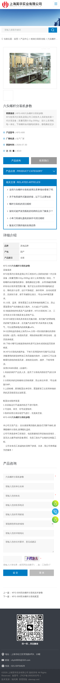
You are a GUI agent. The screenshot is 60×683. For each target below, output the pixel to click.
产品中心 (24, 39)
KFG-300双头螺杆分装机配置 (25, 596)
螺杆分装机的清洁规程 (20, 204)
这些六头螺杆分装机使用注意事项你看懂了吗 (31, 189)
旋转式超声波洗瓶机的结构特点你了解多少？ (31, 211)
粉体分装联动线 (38, 39)
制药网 (15, 679)
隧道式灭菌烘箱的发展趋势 (22, 225)
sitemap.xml (33, 679)
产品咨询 (16, 160)
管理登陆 (23, 679)
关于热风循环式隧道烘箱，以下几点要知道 (30, 196)
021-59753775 (55, 511)
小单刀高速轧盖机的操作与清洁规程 (26, 218)
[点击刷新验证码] (32, 558)
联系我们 (44, 160)
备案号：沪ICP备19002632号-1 (26, 675)
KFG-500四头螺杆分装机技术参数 (27, 592)
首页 (16, 39)
